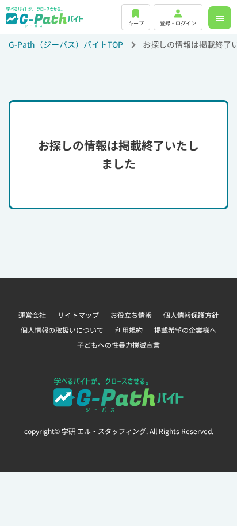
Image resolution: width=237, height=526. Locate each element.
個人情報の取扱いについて (62, 330)
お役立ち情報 (131, 315)
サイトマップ (78, 315)
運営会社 (32, 315)
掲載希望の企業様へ (185, 330)
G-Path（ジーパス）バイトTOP (66, 44)
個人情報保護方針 (191, 315)
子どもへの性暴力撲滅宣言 (118, 345)
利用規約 (129, 330)
